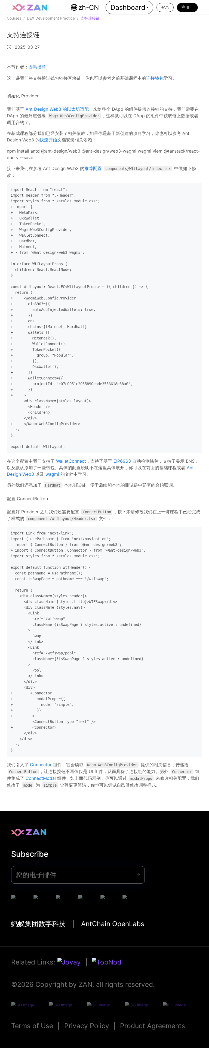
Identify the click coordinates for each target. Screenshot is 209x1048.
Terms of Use (32, 1026)
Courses (14, 18)
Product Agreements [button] (152, 1026)
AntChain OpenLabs (112, 924)
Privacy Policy (86, 1026)
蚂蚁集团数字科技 (38, 924)
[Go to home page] (29, 7)
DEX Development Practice (51, 18)
